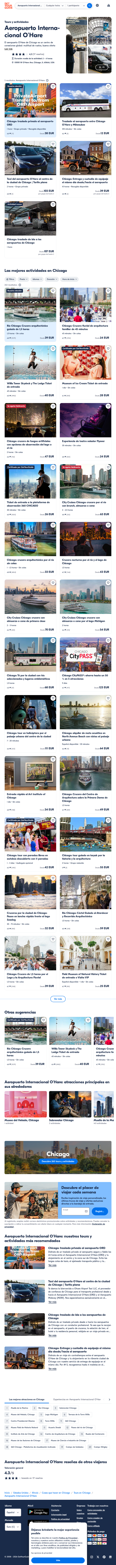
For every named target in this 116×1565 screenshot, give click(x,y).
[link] (30, 110)
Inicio (7, 1493)
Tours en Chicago (82, 1493)
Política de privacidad (60, 1519)
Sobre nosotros (80, 1512)
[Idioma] (97, 5)
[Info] (47, 80)
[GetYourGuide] (8, 6)
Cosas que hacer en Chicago (56, 1493)
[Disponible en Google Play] (38, 1512)
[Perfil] (108, 5)
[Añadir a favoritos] (53, 86)
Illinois (35, 1493)
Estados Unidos (20, 1493)
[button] (30, 110)
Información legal (58, 1514)
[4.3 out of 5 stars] (13, 1478)
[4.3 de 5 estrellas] (20, 54)
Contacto (55, 1510)
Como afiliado (93, 1526)
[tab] (27, 1399)
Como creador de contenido (95, 1520)
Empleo (80, 1518)
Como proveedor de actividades (96, 1512)
